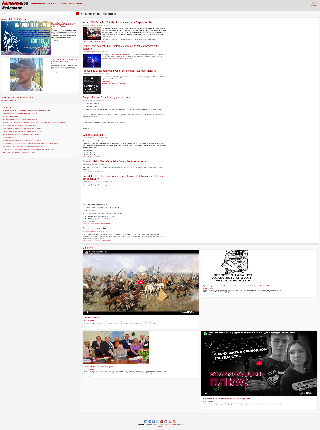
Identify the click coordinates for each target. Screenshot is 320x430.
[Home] (15, 5)
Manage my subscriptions (8, 100)
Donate (79, 3)
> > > (40, 155)
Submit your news (38, 3)
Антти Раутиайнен (89, 320)
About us (160, 426)
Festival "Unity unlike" (95, 228)
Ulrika (163, 77)
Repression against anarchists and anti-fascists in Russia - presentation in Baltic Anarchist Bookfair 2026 (236, 286)
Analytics (62, 3)
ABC (71, 3)
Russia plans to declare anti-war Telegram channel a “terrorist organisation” (226, 399)
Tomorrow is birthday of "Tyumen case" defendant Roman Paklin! (64, 60)
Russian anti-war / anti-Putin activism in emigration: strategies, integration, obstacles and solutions (28, 149)
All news (7, 107)
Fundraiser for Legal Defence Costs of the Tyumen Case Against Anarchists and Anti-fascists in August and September (34, 122)
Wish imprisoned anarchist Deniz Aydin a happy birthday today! (19, 125)
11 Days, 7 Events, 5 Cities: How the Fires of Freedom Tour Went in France (22, 131)
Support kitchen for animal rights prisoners (106, 97)
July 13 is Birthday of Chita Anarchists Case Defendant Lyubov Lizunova (22, 128)
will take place (139, 77)
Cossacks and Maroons (91, 318)
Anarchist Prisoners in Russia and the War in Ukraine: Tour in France (21, 134)
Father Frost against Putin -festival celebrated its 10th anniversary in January (120, 47)
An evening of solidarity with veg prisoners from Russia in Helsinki (119, 70)
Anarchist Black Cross (13, 19)
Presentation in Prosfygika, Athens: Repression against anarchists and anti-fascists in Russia (63, 24)
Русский (103, 41)
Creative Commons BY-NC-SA (171, 424)
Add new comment (95, 41)
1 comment (112, 58)
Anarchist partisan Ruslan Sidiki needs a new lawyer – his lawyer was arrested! (23, 146)
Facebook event (106, 82)
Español (108, 240)
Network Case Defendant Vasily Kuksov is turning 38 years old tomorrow (22, 140)
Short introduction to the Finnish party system (98, 367)
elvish (91, 100)
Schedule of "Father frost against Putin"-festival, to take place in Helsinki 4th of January (123, 177)
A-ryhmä (92, 138)
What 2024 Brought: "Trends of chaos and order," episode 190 (117, 22)
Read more (86, 41)
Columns (88, 247)
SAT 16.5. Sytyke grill (94, 134)
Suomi (91, 130)
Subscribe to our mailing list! (17, 97)
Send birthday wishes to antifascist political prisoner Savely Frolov (20, 119)
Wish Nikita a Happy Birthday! (10, 116)
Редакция (92, 25)
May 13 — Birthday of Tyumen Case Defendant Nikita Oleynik (19, 152)
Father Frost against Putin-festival (120, 55)
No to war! (52, 3)
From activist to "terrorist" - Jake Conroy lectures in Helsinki (115, 161)
